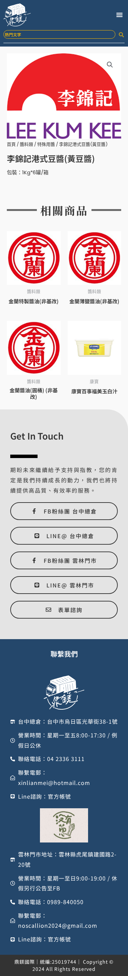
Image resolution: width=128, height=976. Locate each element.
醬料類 (26, 144)
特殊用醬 (46, 144)
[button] (119, 15)
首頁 (11, 144)
